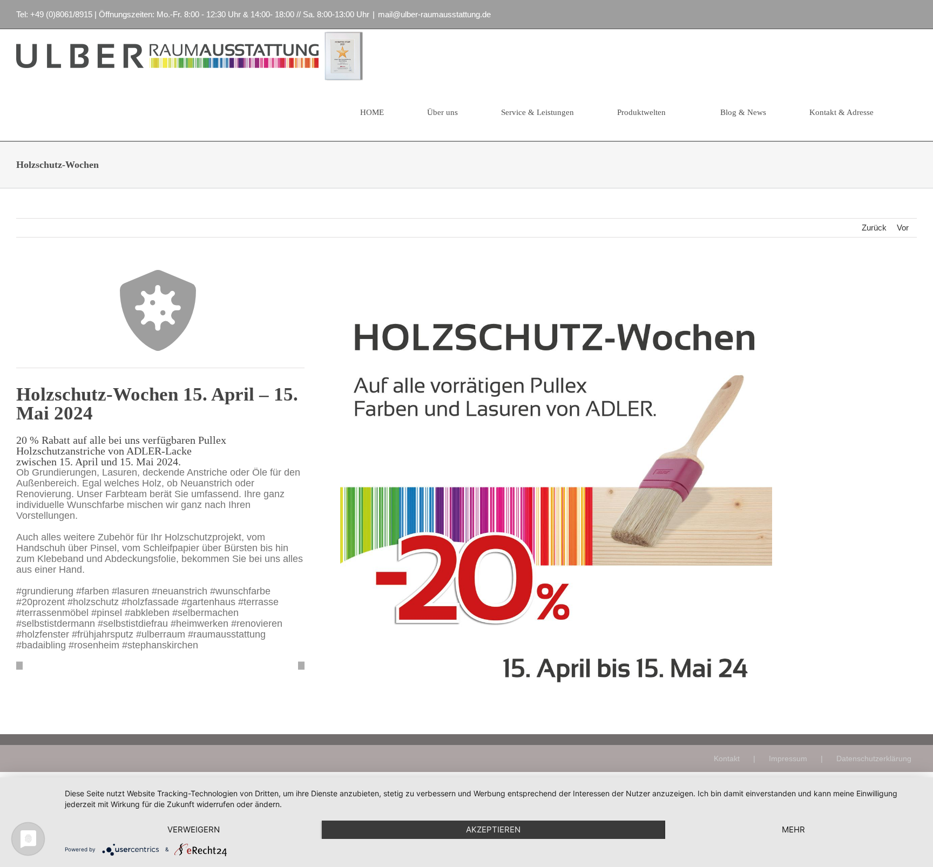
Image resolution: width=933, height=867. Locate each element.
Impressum (788, 758)
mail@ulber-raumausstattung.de (434, 14)
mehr (793, 829)
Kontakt (727, 758)
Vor (903, 227)
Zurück (874, 227)
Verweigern (193, 829)
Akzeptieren (493, 829)
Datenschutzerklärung (873, 758)
